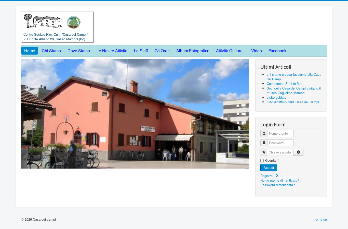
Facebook (277, 51)
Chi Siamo (51, 51)
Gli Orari (162, 51)
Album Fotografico (192, 51)
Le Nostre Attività (112, 51)
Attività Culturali (230, 51)
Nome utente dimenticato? (279, 180)
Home (29, 51)
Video (256, 51)
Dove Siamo (79, 51)
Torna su (320, 219)
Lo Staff (141, 51)
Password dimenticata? (277, 184)
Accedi (269, 167)
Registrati (267, 175)
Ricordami (271, 160)
